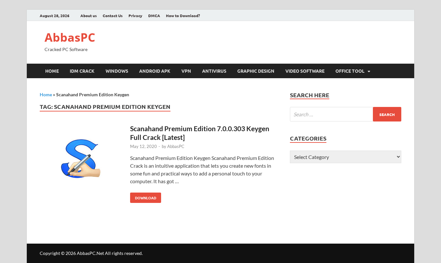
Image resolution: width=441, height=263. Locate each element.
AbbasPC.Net (90, 253)
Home (52, 71)
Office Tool (349, 71)
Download (143, 196)
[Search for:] (345, 114)
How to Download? (183, 15)
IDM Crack (82, 71)
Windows (117, 71)
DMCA (154, 15)
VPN (186, 71)
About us (88, 15)
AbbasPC (70, 37)
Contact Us (113, 15)
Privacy (135, 15)
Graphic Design (255, 71)
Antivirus (214, 71)
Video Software (304, 71)
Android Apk (154, 71)
